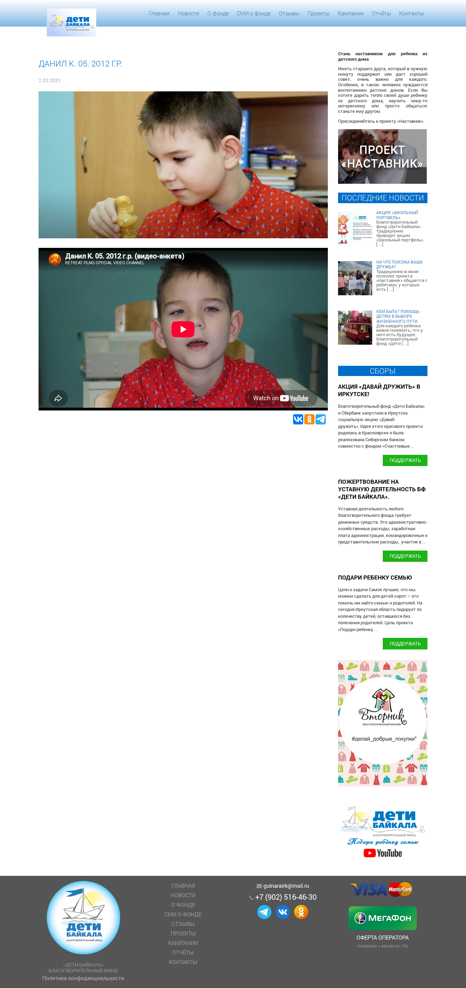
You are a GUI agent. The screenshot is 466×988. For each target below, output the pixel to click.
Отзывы (289, 13)
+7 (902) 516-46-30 (286, 897)
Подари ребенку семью (375, 577)
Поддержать (405, 460)
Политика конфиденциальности (83, 978)
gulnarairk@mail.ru (286, 885)
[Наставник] (382, 181)
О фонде (218, 13)
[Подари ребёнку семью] (382, 857)
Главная (159, 13)
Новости (188, 13)
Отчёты (381, 13)
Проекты (318, 13)
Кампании (351, 13)
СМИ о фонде (254, 13)
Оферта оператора (382, 937)
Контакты (411, 13)
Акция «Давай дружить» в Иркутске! (379, 390)
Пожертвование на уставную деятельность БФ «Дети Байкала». (382, 489)
